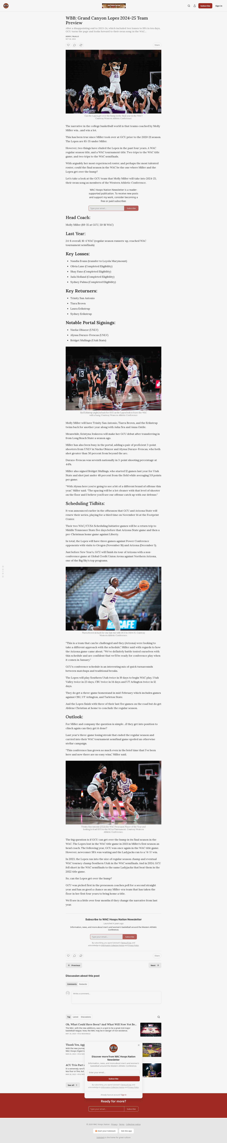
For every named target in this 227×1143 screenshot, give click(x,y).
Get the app (126, 1131)
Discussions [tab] (86, 1017)
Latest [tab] (75, 1017)
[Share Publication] (194, 5)
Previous (75, 965)
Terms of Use (126, 1085)
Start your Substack (107, 1131)
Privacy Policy (133, 1087)
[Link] (62, 217)
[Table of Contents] (3, 571)
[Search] (189, 5)
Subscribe (205, 5)
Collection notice (133, 1124)
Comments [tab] (72, 984)
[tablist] (77, 984)
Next (153, 965)
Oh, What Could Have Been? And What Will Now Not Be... (101, 1024)
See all (71, 1085)
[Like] (68, 45)
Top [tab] (68, 1017)
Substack (100, 1137)
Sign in (218, 5)
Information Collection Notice (112, 1087)
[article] (113, 1031)
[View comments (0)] (74, 45)
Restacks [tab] (83, 984)
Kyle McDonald (84, 1034)
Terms (121, 1124)
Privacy (114, 1124)
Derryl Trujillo (72, 36)
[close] (139, 1045)
